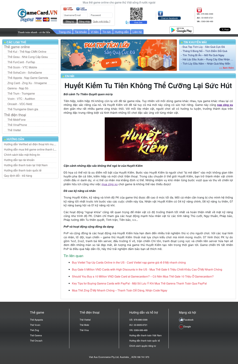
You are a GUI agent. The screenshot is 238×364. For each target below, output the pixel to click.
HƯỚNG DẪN (15, 139)
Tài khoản (81, 32)
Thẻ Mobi (84, 325)
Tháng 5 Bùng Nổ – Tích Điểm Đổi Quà (205, 51)
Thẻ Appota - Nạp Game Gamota (27, 77)
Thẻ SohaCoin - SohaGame (24, 72)
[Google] (68, 9)
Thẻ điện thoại (15, 115)
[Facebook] (81, 9)
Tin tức (106, 32)
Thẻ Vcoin (35, 325)
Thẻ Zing (34, 330)
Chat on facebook (169, 18)
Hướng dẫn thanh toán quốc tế (22, 170)
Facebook (189, 319)
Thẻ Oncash (36, 340)
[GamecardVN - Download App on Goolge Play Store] (181, 30)
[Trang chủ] (37, 15)
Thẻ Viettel (14, 130)
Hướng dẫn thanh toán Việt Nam (145, 335)
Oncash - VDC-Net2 (19, 104)
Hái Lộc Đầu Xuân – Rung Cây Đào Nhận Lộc (208, 59)
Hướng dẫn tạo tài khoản (19, 160)
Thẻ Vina (84, 330)
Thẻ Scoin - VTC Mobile (22, 67)
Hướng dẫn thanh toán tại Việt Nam (26, 165)
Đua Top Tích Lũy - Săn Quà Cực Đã (204, 46)
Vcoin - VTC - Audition (21, 98)
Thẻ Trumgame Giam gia (22, 109)
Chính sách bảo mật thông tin (22, 155)
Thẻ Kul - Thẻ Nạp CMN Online (26, 51)
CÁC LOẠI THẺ (16, 42)
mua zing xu (110, 184)
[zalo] (136, 13)
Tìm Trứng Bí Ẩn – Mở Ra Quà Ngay (203, 55)
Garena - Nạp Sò (17, 88)
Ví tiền (95, 32)
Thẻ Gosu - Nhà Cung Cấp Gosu (27, 56)
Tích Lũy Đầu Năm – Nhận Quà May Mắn (206, 63)
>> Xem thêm (226, 67)
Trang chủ (65, 32)
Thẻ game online (17, 47)
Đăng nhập (84, 21)
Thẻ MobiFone (16, 119)
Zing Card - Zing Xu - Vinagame (27, 83)
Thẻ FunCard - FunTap (21, 62)
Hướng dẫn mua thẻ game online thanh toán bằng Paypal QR (42, 149)
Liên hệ (137, 32)
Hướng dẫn (122, 32)
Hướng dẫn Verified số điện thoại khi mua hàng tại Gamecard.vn (43, 144)
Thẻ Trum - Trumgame (21, 93)
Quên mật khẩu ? (101, 21)
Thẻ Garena (36, 335)
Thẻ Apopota (36, 319)
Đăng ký (70, 21)
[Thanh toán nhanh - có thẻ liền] (37, 32)
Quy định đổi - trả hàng (18, 176)
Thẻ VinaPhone (17, 124)
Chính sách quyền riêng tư (142, 345)
